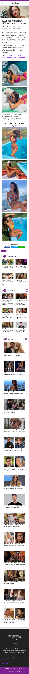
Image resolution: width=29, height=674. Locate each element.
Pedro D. (5, 28)
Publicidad (14, 671)
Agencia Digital (5, 663)
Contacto (18, 671)
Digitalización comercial (7, 662)
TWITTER (15, 246)
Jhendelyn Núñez (11, 250)
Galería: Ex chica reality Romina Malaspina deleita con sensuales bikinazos (13, 57)
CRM (3, 659)
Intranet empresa (5, 660)
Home (10, 671)
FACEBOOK (7, 246)
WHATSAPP (22, 246)
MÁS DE (3, 250)
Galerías (20, 28)
